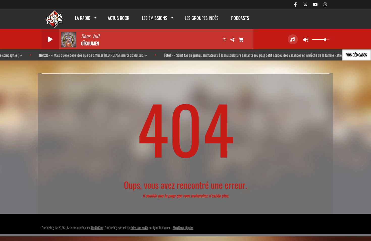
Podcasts (240, 18)
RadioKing (97, 227)
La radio (82, 18)
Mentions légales (183, 227)
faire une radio (139, 227)
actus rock (118, 18)
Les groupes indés (202, 18)
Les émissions (154, 18)
